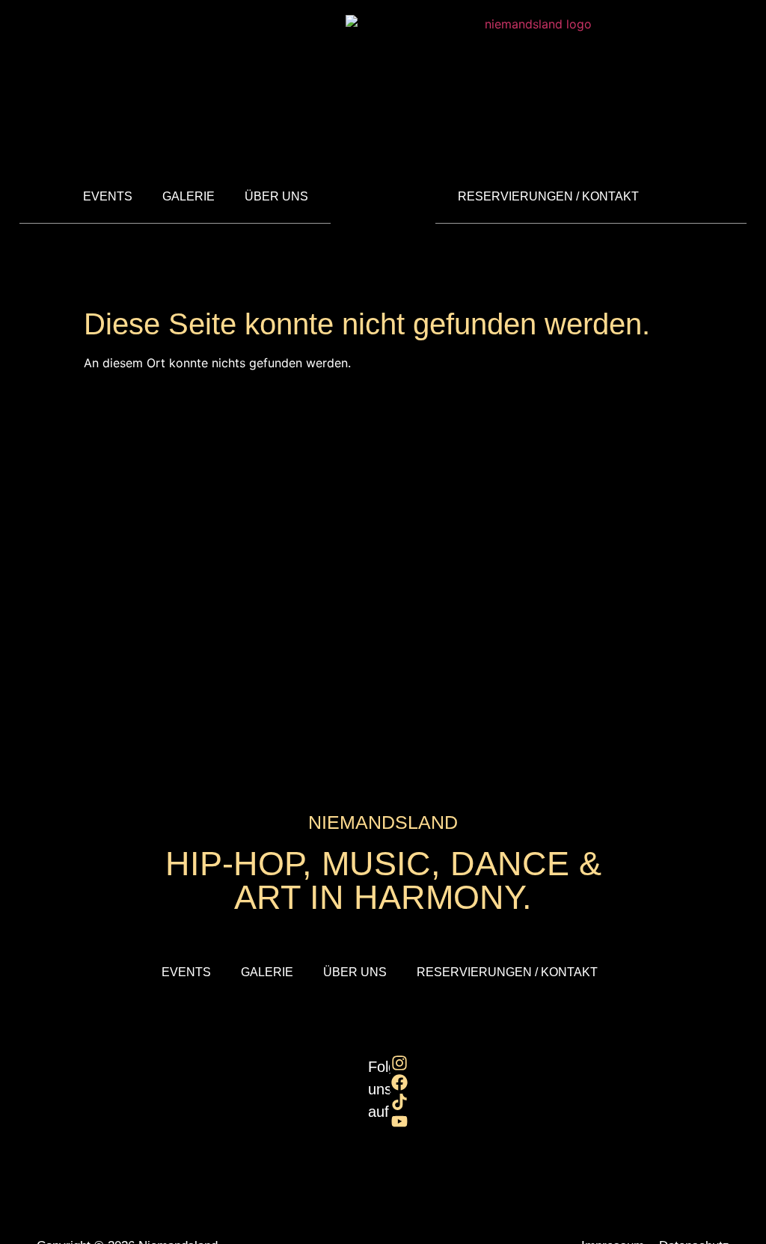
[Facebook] (399, 1082)
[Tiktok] (399, 1102)
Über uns (276, 196)
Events (107, 196)
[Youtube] (399, 1121)
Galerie (188, 196)
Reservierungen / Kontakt (548, 196)
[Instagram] (399, 1063)
